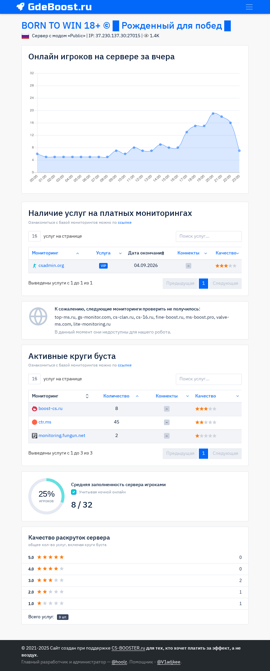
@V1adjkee (168, 662)
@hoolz (119, 662)
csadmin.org (51, 265)
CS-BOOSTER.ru (128, 648)
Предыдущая (180, 283)
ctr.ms (45, 422)
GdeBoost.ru (60, 7)
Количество (116, 396)
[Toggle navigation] (249, 7)
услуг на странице (57, 236)
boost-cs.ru (51, 408)
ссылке (125, 223)
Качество (226, 253)
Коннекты (188, 253)
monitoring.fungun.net (62, 435)
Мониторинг (45, 253)
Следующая (225, 283)
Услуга (103, 253)
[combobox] (34, 236)
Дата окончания (146, 253)
